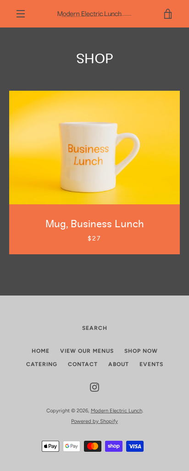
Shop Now (141, 351)
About (118, 364)
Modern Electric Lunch (116, 410)
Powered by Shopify (94, 421)
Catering (41, 364)
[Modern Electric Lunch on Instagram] (94, 387)
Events (151, 364)
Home (41, 351)
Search (94, 328)
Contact (83, 364)
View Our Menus (87, 351)
